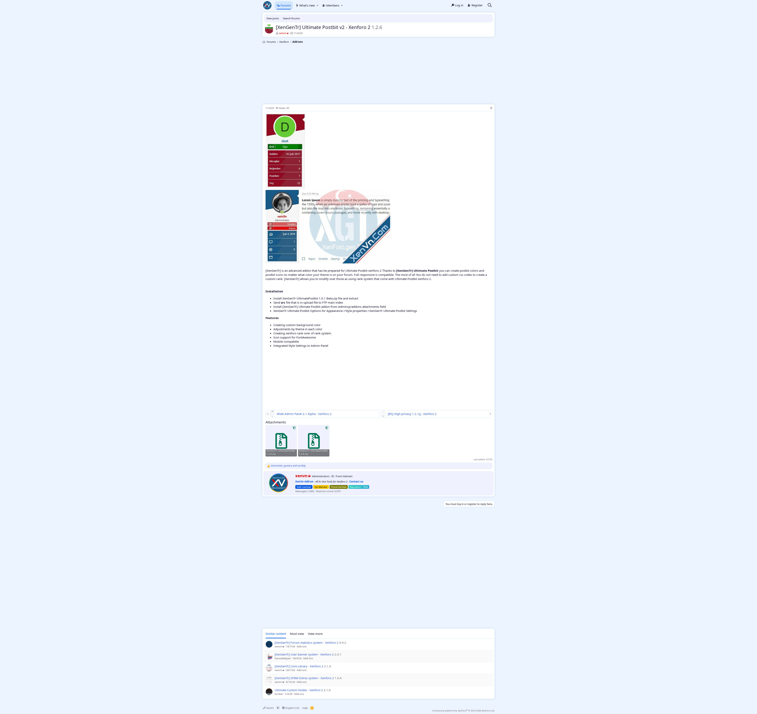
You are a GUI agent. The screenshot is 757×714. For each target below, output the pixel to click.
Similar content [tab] (276, 634)
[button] (317, 5)
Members (332, 5)
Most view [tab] (297, 634)
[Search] (489, 5)
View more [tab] (315, 634)
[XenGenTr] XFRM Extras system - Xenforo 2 (304, 678)
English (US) (292, 708)
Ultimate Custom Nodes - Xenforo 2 (299, 690)
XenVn (270, 708)
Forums (286, 5)
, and (288, 465)
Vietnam (347, 476)
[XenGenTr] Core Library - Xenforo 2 (299, 666)
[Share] (491, 108)
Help (305, 708)
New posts (273, 18)
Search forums (291, 18)
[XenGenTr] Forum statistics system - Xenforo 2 (306, 642)
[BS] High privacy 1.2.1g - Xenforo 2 (412, 414)
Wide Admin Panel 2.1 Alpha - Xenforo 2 (304, 414)
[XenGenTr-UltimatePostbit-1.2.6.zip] (313, 440)
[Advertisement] (378, 74)
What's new (307, 5)
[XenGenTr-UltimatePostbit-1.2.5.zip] (281, 440)
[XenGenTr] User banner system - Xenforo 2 (304, 654)
